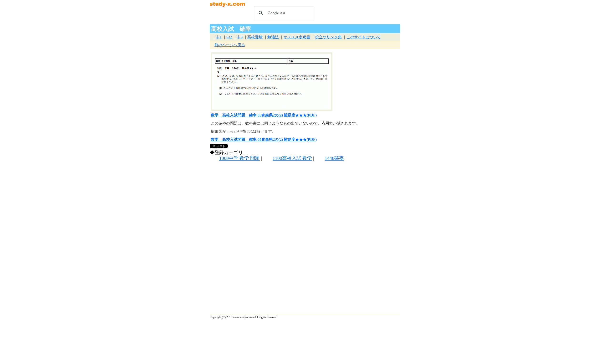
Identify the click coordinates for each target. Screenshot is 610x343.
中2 (229, 37)
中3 (240, 37)
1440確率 (334, 158)
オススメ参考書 (297, 37)
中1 (219, 37)
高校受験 (255, 37)
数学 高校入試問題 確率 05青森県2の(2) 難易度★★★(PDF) (264, 115)
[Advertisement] (286, 206)
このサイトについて (363, 37)
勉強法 (273, 37)
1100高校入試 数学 (292, 158)
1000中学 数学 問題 (239, 158)
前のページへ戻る (229, 45)
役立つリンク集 (328, 37)
